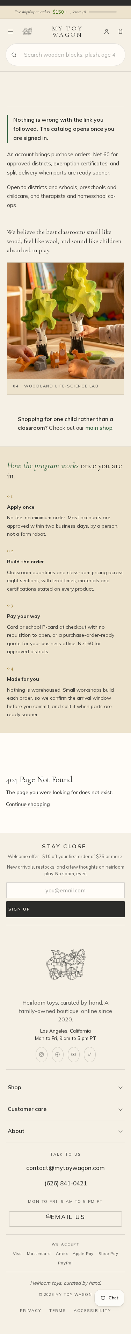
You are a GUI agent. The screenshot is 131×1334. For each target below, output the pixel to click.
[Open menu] (10, 31)
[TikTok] (90, 1054)
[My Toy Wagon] (65, 965)
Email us (68, 1216)
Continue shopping (28, 804)
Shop (14, 1087)
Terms (57, 1310)
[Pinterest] (58, 1054)
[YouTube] (74, 1054)
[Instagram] (42, 1054)
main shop (98, 427)
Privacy (31, 1310)
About (16, 1130)
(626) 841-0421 (65, 1183)
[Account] (106, 31)
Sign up (19, 909)
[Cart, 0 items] (120, 31)
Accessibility (92, 1310)
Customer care (27, 1108)
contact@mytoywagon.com (65, 1167)
